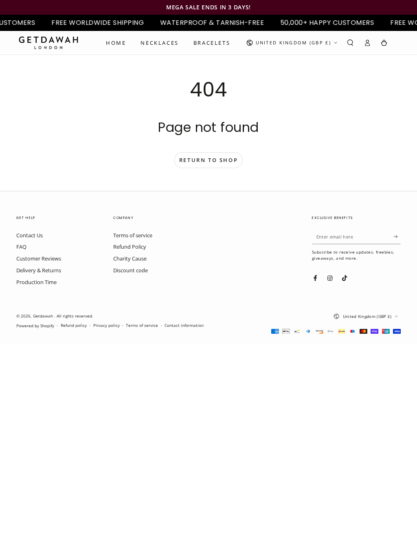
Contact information (184, 325)
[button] (350, 42)
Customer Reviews (38, 258)
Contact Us (29, 235)
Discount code (130, 270)
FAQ (21, 246)
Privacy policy (106, 325)
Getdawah (43, 316)
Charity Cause (130, 258)
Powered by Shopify (35, 325)
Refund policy (74, 325)
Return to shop (208, 160)
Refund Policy (129, 246)
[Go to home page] (48, 42)
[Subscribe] (397, 237)
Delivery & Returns (38, 270)
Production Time (36, 282)
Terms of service (132, 235)
